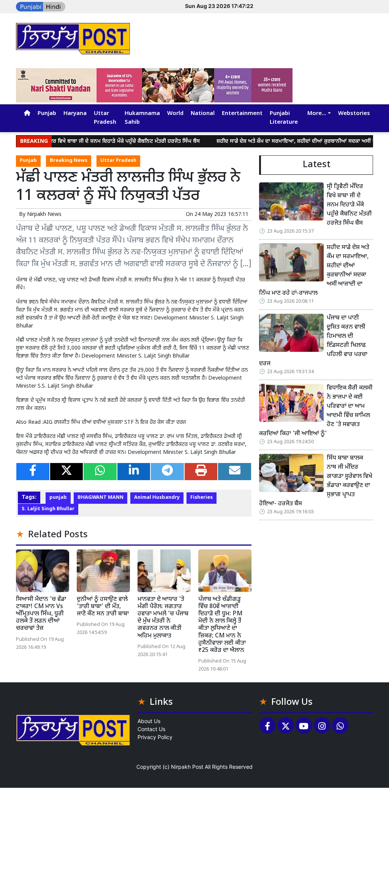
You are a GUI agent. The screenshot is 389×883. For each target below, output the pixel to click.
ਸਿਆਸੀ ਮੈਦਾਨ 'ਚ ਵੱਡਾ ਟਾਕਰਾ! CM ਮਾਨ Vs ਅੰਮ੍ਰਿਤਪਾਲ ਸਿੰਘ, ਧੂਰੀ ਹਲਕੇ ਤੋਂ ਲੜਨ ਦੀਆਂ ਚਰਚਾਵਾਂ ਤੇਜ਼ (41, 614)
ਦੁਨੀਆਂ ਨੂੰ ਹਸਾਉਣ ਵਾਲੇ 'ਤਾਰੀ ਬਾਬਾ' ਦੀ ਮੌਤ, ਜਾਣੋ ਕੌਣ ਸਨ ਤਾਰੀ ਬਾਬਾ (103, 607)
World (175, 113)
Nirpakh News (44, 214)
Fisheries (201, 498)
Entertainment (242, 113)
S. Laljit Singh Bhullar (48, 509)
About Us (149, 721)
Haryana (75, 113)
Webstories (354, 113)
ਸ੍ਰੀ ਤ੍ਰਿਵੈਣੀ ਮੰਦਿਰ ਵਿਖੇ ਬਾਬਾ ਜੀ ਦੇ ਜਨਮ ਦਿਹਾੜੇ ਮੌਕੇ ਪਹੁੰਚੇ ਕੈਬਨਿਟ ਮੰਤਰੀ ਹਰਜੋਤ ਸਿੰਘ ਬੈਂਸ (96, 141)
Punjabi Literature (284, 118)
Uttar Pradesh (105, 118)
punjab (58, 498)
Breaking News (68, 161)
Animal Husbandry (157, 498)
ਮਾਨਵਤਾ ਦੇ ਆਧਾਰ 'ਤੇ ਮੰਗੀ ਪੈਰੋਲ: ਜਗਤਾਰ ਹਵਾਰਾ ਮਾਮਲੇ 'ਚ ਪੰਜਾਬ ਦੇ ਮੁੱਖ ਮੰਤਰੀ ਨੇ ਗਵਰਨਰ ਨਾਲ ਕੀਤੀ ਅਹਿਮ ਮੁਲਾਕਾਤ (163, 618)
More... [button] (316, 113)
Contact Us (151, 729)
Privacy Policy (155, 737)
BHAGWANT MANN (100, 498)
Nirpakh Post (187, 766)
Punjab (47, 113)
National (203, 113)
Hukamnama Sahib (142, 118)
